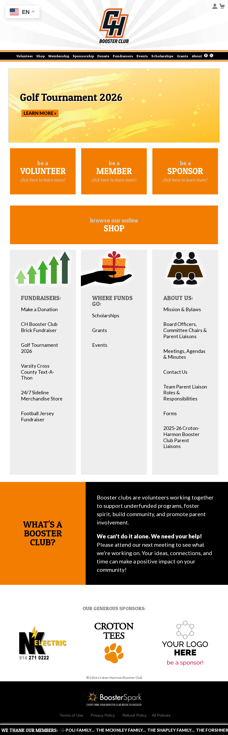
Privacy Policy (103, 715)
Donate (103, 56)
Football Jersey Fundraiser (37, 416)
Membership (58, 56)
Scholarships (162, 56)
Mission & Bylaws (182, 309)
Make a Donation (39, 309)
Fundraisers (123, 56)
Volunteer (24, 56)
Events (142, 56)
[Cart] (222, 6)
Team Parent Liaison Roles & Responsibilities (185, 393)
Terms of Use (71, 715)
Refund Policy (134, 715)
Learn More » (40, 113)
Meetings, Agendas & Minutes (184, 354)
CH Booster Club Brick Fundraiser (39, 327)
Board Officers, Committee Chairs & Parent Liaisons (185, 330)
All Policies (161, 715)
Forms (170, 413)
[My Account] (214, 6)
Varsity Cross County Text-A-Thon (37, 372)
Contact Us (175, 372)
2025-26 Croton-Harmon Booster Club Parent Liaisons (181, 437)
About (197, 56)
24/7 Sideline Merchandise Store (42, 396)
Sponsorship (83, 56)
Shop (40, 56)
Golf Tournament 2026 (39, 348)
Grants (182, 56)
